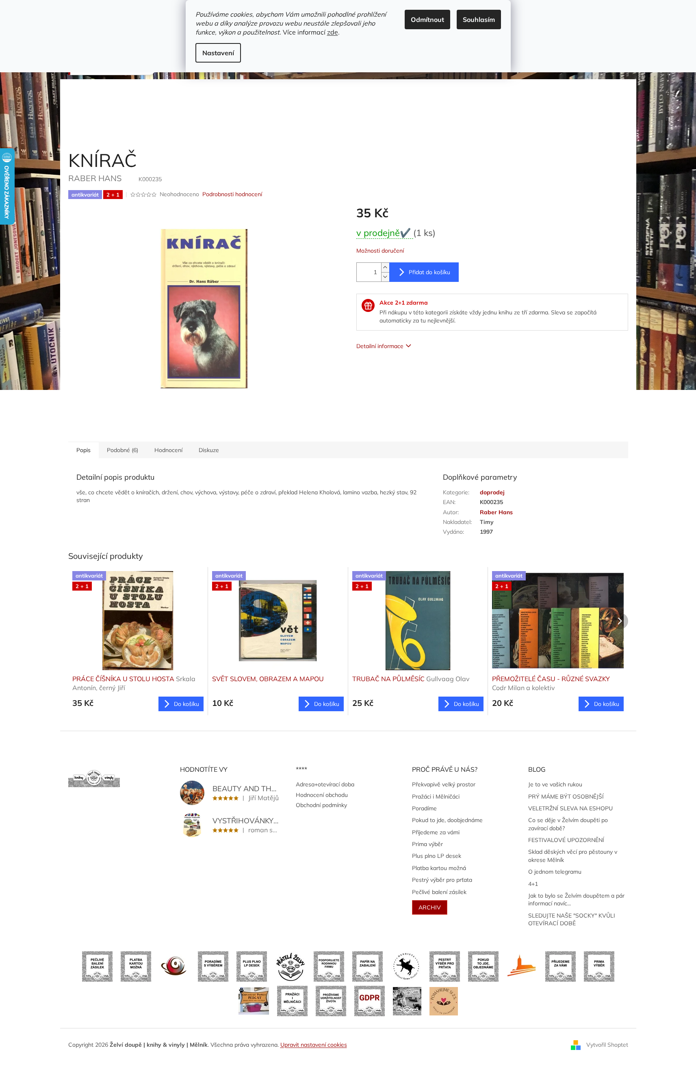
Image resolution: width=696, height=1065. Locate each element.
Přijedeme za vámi (436, 832)
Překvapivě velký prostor (443, 784)
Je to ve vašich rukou (555, 784)
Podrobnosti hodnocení (232, 194)
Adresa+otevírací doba (325, 784)
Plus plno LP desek (436, 855)
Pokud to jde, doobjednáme (447, 820)
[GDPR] (369, 1000)
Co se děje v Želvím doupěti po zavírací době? (568, 823)
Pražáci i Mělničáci (436, 796)
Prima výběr (427, 844)
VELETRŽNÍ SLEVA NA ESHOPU (570, 808)
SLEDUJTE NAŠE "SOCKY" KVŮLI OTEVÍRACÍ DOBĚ (571, 919)
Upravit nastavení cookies (313, 1044)
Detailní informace (379, 346)
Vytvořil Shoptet (607, 1044)
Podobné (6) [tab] (122, 450)
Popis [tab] (83, 450)
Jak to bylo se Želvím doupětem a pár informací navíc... (576, 899)
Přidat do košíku (429, 272)
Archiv (429, 907)
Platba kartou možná (439, 868)
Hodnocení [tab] (168, 450)
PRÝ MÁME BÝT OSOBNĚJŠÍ (566, 796)
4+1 (533, 884)
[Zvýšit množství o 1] (385, 267)
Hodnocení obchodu (322, 795)
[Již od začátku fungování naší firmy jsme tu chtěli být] (292, 1000)
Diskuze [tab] (209, 450)
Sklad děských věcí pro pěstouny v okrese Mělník (572, 855)
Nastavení (218, 53)
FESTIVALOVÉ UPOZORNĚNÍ (566, 840)
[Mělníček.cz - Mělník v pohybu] (522, 966)
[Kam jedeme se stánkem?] (407, 1000)
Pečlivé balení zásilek (439, 892)
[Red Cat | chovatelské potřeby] (254, 1000)
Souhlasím (479, 19)
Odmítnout (427, 19)
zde (332, 32)
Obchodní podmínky (321, 805)
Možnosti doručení (380, 250)
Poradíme (424, 808)
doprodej (492, 492)
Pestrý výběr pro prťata (442, 879)
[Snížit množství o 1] (385, 276)
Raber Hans (496, 512)
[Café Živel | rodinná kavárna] (174, 966)
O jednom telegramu (554, 871)
